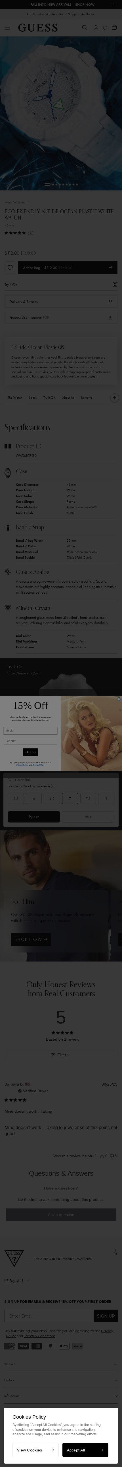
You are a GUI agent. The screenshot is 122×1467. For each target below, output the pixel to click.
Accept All (76, 1450)
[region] (61, 1436)
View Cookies (29, 1450)
